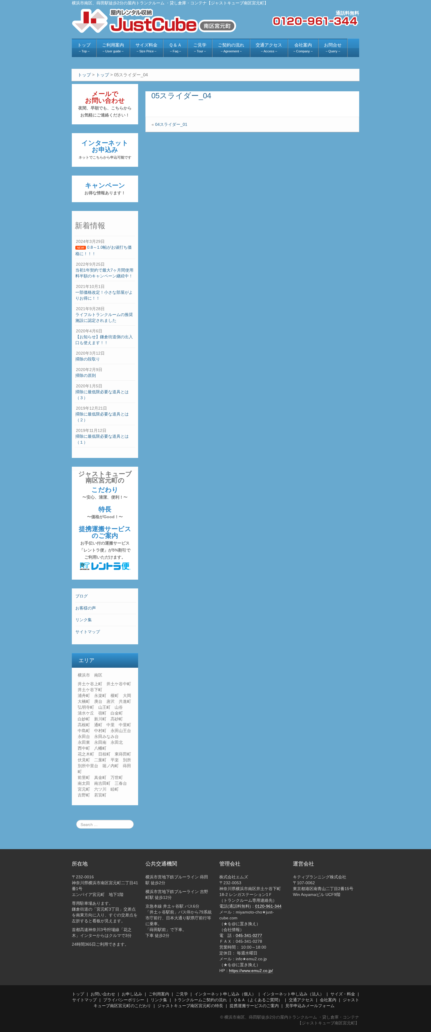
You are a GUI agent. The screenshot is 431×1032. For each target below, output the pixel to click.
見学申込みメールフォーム (310, 1005)
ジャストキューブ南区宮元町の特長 (190, 1005)
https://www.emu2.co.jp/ (251, 970)
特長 (105, 512)
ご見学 (182, 994)
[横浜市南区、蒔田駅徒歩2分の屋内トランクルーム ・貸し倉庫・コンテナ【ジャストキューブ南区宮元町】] (154, 20)
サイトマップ (87, 631)
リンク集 (83, 619)
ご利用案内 (159, 994)
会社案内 (328, 999)
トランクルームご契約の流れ (200, 999)
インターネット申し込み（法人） (293, 994)
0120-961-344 (268, 906)
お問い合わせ (103, 994)
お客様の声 (85, 608)
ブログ (81, 596)
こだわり (105, 492)
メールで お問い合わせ (105, 103)
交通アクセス (301, 999)
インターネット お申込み (105, 149)
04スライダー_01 (171, 124)
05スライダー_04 (181, 95)
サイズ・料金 (342, 994)
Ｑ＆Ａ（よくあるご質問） (257, 999)
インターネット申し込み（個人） (225, 994)
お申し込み (132, 994)
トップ (78, 994)
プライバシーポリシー (123, 999)
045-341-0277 (249, 935)
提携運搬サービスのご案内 (105, 542)
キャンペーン (104, 188)
